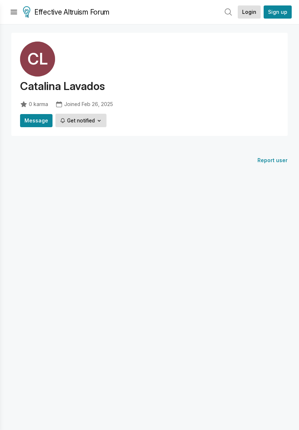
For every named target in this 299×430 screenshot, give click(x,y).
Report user (272, 160)
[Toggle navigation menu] (13, 12)
